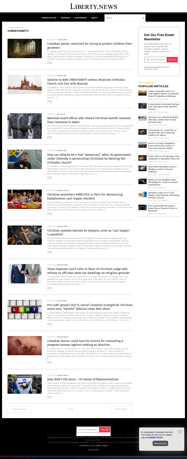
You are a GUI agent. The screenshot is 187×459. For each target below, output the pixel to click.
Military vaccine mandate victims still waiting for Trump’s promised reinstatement (163, 182)
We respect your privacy (79, 442)
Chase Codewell (163, 175)
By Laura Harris (62, 40)
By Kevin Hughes (62, 265)
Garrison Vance (163, 99)
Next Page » (121, 409)
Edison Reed (162, 214)
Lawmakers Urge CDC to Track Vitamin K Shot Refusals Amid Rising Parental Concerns (163, 195)
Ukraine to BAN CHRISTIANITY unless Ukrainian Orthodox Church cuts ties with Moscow (86, 82)
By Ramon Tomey (63, 190)
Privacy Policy (93, 449)
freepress (65, 18)
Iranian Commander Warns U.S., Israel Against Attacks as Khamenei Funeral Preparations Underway (163, 93)
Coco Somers (162, 201)
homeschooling (48, 18)
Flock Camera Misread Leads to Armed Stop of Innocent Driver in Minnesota (162, 208)
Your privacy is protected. (152, 67)
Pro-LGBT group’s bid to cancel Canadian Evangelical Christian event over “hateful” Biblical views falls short (90, 307)
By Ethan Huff (61, 75)
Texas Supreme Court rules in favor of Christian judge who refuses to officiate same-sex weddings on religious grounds (88, 271)
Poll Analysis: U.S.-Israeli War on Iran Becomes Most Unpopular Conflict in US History (162, 132)
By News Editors (62, 226)
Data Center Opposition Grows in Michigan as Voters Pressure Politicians (162, 169)
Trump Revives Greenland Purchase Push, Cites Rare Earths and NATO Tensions (163, 106)
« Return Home (18, 409)
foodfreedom (80, 18)
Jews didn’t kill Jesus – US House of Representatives (83, 379)
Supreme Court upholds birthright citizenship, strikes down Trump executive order (163, 119)
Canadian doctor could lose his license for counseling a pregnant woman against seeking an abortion (85, 343)
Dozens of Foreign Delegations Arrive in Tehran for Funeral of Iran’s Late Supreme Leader (161, 145)
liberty (94, 18)
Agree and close (160, 443)
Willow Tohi (162, 125)
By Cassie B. (61, 114)
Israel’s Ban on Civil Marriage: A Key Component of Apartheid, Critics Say (163, 157)
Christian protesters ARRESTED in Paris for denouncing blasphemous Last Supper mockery (85, 196)
